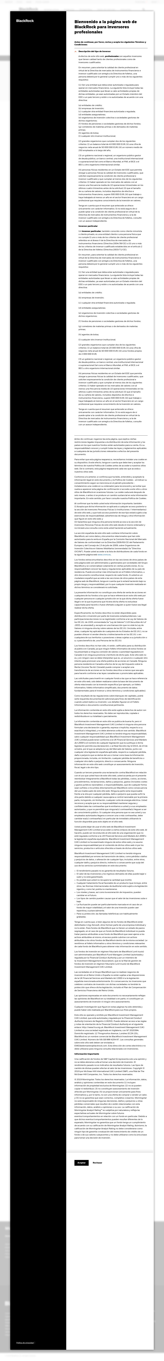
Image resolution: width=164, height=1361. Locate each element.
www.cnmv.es (104, 555)
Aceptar (82, 1163)
